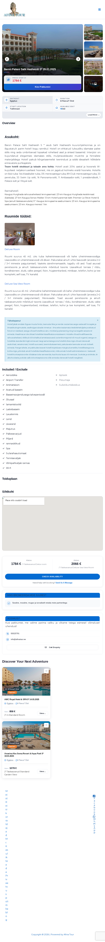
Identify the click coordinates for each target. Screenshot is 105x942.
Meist (6, 795)
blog (6, 916)
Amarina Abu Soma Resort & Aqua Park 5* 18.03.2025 (23, 754)
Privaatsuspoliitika (6, 892)
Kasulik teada (6, 859)
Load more (92, 115)
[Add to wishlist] (46, 671)
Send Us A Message (64, 583)
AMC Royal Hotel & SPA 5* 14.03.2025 (21, 699)
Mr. (6, 840)
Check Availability (52, 577)
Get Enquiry (54, 647)
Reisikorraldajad (6, 819)
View (43, 713)
